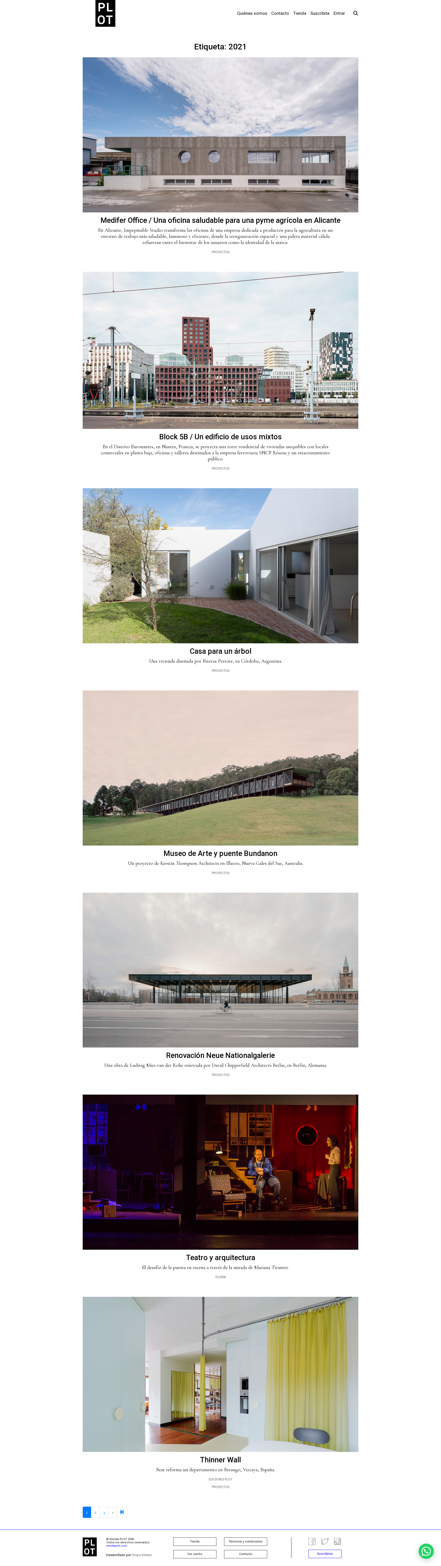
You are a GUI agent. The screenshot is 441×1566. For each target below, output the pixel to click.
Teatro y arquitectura (220, 1257)
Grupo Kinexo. (142, 1555)
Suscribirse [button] (325, 1554)
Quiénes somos (252, 13)
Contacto (280, 13)
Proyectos (220, 252)
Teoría (220, 1277)
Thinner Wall (220, 1459)
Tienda (299, 13)
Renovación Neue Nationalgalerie (220, 1055)
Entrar (339, 13)
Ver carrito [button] (194, 1554)
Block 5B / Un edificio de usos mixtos (220, 436)
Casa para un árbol (220, 651)
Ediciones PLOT (220, 1479)
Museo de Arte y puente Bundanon (220, 853)
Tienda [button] (195, 1541)
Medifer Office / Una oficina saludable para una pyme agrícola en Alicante (220, 220)
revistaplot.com (116, 1545)
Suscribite (319, 13)
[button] (426, 1551)
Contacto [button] (245, 1554)
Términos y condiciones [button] (246, 1541)
